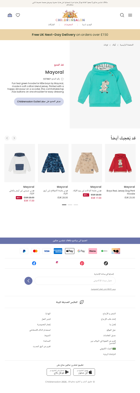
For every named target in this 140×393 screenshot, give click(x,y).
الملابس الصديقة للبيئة (66, 302)
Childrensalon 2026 (56, 381)
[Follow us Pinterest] (82, 264)
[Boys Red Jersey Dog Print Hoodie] (120, 163)
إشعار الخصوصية (43, 324)
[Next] (14, 138)
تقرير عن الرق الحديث (41, 346)
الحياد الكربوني (107, 348)
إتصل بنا (112, 324)
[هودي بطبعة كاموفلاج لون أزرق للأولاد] (53, 163)
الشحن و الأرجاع (109, 313)
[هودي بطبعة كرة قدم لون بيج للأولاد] (86, 163)
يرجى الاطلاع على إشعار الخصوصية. (103, 289)
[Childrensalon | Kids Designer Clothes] (70, 14)
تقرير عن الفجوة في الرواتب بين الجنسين (103, 342)
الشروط (47, 335)
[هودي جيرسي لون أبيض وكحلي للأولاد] (19, 163)
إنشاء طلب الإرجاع (108, 319)
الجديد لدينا (87, 24)
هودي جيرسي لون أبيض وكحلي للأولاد (21, 192)
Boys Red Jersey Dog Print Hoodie (121, 192)
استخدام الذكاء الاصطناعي (39, 330)
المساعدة (46, 341)
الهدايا (47, 313)
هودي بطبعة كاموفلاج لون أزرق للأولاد (55, 192)
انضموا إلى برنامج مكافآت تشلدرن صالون (70, 240)
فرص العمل (46, 319)
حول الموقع (111, 330)
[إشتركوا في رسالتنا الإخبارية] (28, 281)
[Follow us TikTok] (106, 264)
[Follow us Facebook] (34, 264)
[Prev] (7, 138)
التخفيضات (68, 24)
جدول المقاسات (109, 335)
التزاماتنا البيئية (109, 354)
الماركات (51, 24)
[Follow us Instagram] (58, 264)
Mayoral (54, 72)
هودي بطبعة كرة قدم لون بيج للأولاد (87, 190)
